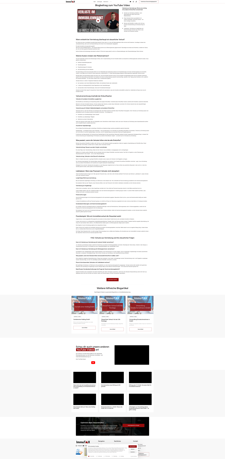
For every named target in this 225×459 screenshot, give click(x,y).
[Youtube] (131, 1)
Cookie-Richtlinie (134, 456)
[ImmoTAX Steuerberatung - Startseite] (70, 2)
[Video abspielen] (98, 21)
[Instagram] (134, 1)
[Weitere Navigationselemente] (110, 1)
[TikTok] (137, 1)
